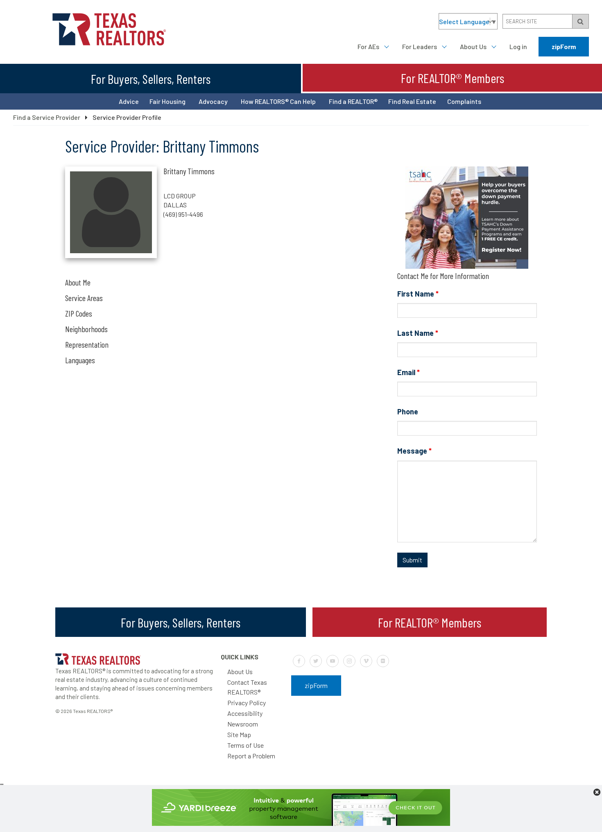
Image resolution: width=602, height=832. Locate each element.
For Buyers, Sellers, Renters (150, 78)
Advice (129, 101)
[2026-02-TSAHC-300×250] (466, 266)
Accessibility (245, 713)
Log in (518, 46)
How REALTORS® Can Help (278, 101)
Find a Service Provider (46, 117)
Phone (407, 411)
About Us (473, 46)
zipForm (564, 46)
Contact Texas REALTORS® (247, 687)
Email (408, 372)
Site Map (239, 734)
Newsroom (242, 724)
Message (414, 450)
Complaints (464, 101)
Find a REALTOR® (353, 101)
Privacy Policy (246, 702)
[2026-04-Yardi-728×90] (301, 823)
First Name (418, 293)
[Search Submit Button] (580, 21)
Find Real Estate (412, 101)
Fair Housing (167, 101)
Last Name (417, 332)
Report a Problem (251, 756)
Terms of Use (245, 745)
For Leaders (419, 46)
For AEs (368, 46)
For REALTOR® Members (452, 77)
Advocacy (213, 101)
